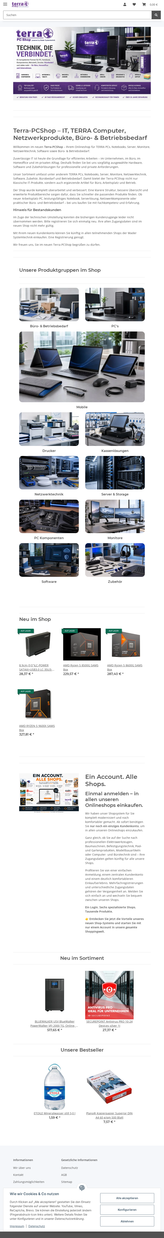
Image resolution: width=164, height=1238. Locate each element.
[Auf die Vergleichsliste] (39, 632)
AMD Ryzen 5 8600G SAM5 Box (124, 667)
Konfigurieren (127, 1209)
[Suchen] (156, 15)
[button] (124, 4)
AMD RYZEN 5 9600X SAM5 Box (37, 728)
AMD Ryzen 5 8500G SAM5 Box (80, 667)
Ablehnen (127, 1221)
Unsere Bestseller (82, 1050)
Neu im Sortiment (82, 958)
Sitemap (66, 1182)
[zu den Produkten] (49, 304)
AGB (64, 1175)
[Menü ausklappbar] (5, 2)
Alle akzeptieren (127, 1198)
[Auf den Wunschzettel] (50, 632)
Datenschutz (36, 1226)
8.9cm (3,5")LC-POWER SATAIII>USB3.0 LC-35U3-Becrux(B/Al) (35, 667)
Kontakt (18, 1175)
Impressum (17, 1226)
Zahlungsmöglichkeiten (28, 1182)
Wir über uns (22, 1168)
